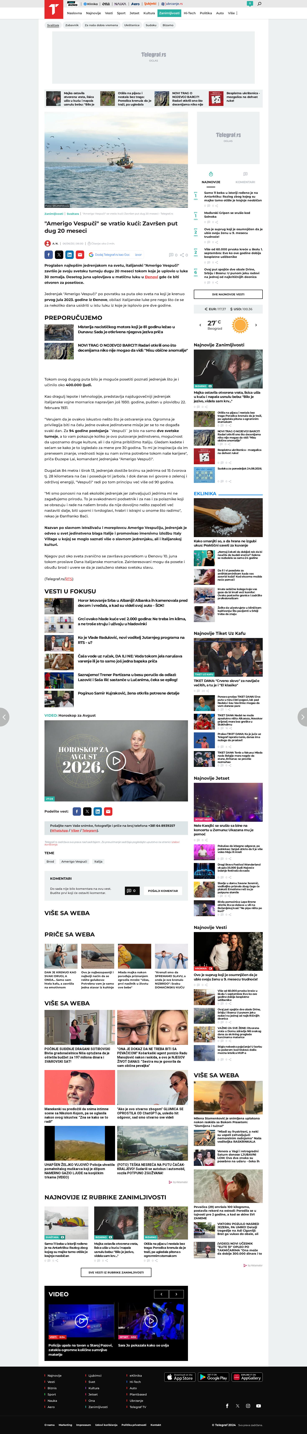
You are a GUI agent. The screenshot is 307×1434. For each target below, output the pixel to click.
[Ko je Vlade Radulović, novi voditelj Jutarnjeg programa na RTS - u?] (59, 643)
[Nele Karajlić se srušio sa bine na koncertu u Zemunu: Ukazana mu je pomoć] (228, 802)
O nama (49, 1424)
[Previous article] (4, 717)
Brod (50, 861)
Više (231, 13)
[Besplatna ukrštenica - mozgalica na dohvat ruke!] (216, 98)
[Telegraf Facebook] (227, 1406)
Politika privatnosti (134, 1424)
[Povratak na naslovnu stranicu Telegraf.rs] (53, 9)
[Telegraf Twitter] (237, 1406)
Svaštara (73, 213)
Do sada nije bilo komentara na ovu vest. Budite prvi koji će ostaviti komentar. (80, 891)
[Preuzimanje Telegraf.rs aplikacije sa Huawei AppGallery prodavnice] (247, 1377)
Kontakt (156, 1424)
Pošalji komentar (163, 891)
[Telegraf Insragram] (248, 1406)
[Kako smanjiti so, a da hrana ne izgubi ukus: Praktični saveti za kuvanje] (228, 517)
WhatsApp (59, 830)
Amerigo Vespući (74, 861)
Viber (75, 830)
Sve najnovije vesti (228, 294)
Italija (98, 861)
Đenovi (151, 277)
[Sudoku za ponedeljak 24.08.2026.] (204, 475)
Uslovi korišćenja (106, 1424)
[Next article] (302, 717)
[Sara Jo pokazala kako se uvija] (151, 1321)
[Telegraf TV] (258, 1406)
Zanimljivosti (53, 213)
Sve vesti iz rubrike (116, 1272)
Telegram (89, 830)
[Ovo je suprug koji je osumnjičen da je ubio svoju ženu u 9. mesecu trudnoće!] (228, 951)
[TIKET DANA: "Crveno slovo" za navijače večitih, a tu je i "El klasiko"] (228, 657)
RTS (68, 579)
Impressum (83, 1424)
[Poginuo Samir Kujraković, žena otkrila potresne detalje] (59, 699)
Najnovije (219, 344)
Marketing (65, 1424)
